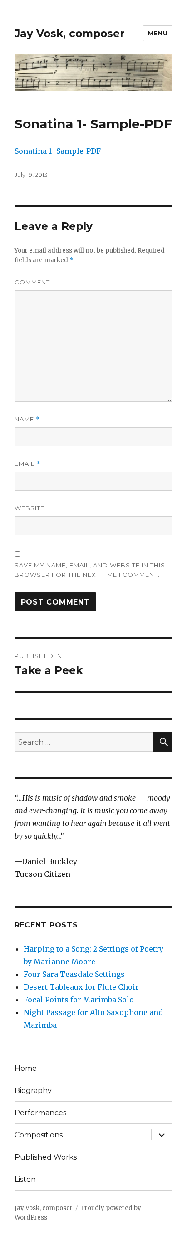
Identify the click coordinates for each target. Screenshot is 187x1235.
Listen (25, 1179)
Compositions (39, 1135)
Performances (40, 1112)
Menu (157, 33)
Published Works (46, 1157)
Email (27, 464)
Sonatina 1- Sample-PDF (58, 151)
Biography (33, 1090)
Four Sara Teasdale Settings (74, 974)
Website (29, 508)
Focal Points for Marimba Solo (79, 999)
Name (27, 419)
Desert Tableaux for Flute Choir (81, 986)
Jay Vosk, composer (69, 33)
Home (26, 1068)
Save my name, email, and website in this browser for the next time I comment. (90, 569)
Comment (32, 282)
